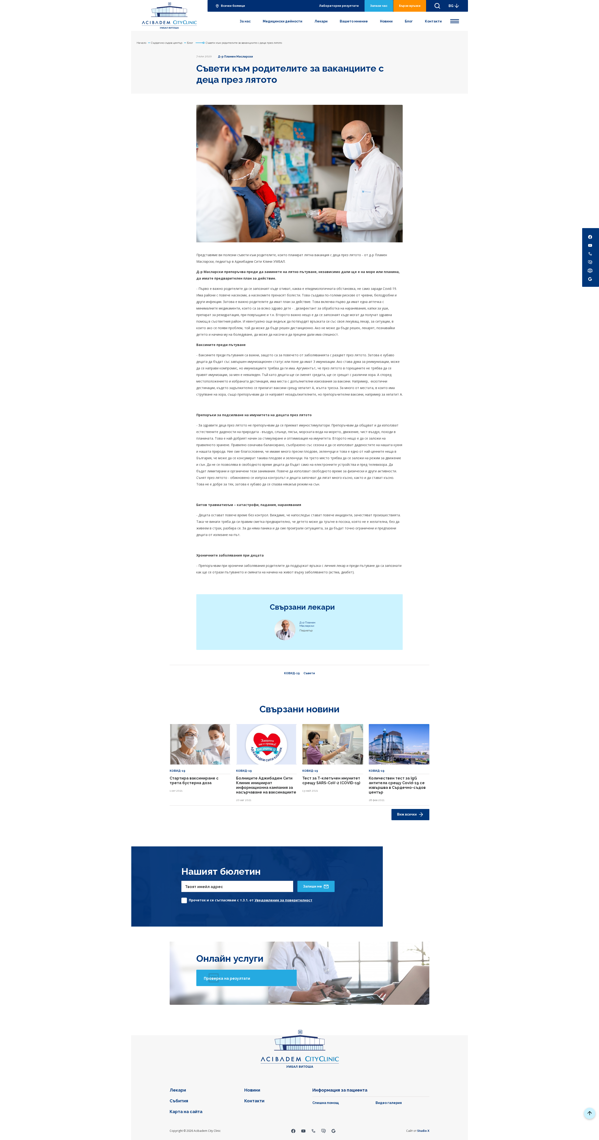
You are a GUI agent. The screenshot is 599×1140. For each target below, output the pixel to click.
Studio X (423, 1131)
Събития (179, 1100)
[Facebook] (293, 1131)
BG (451, 6)
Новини (386, 21)
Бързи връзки (409, 5)
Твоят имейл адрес (204, 887)
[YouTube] (303, 1131)
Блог (409, 21)
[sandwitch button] (454, 20)
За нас (245, 21)
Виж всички (407, 814)
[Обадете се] (313, 1131)
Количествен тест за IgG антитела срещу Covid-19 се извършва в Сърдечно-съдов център (397, 785)
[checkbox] (246, 899)
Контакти (433, 21)
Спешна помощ (325, 1103)
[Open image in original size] (169, 15)
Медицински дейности (282, 21)
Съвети (309, 673)
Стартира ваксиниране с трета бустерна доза (194, 780)
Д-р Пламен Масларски (235, 56)
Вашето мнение (354, 21)
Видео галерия (389, 1103)
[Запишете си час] (323, 1131)
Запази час (378, 5)
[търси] (437, 6)
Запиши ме (312, 886)
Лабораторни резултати (339, 5)
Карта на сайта (186, 1111)
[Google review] (333, 1131)
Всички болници (233, 5)
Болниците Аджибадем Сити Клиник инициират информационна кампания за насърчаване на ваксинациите (266, 785)
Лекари (321, 21)
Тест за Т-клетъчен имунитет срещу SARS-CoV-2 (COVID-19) (331, 780)
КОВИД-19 (292, 673)
